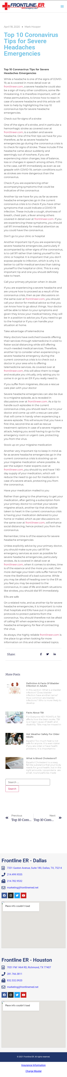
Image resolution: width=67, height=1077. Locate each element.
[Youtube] (23, 895)
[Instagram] (11, 895)
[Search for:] (27, 782)
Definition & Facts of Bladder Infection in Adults (42, 684)
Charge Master (34, 1071)
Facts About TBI (35, 712)
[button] (62, 6)
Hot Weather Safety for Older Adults (43, 735)
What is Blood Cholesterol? (41, 758)
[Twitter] (17, 895)
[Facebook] (4, 895)
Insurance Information (33, 1065)
